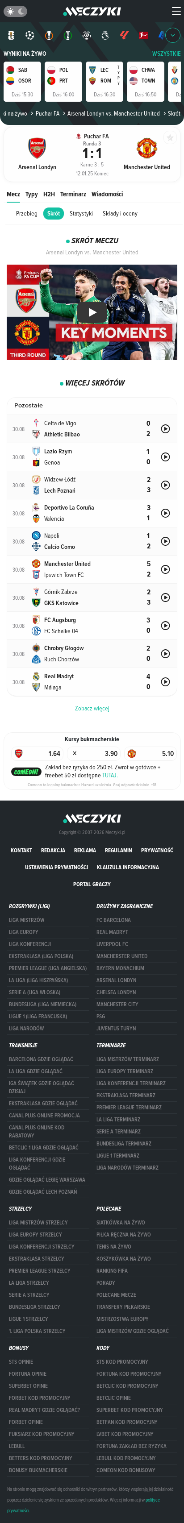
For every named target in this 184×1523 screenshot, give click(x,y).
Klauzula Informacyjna (128, 867)
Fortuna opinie (27, 1374)
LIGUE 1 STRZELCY (28, 1319)
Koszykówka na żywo (123, 1258)
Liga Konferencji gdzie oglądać (37, 1163)
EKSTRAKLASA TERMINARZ (125, 1095)
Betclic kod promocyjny (127, 1386)
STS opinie (21, 1361)
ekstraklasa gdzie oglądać (43, 1103)
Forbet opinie (26, 1422)
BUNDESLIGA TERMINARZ (123, 1143)
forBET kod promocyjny (40, 1398)
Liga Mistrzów (26, 920)
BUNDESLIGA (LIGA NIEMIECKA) (42, 1004)
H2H (49, 194)
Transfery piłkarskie (123, 1307)
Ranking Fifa (112, 1270)
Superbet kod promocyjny (129, 1410)
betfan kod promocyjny (127, 1422)
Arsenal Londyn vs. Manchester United (113, 113)
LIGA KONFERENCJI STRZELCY (42, 1246)
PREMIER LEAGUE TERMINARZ (129, 1107)
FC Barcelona (113, 920)
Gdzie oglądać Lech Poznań (43, 1191)
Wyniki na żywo (25, 54)
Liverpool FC (112, 944)
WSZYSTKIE (166, 54)
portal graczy (92, 884)
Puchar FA (47, 113)
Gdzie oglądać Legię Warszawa (47, 1179)
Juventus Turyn (116, 1028)
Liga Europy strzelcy (35, 1234)
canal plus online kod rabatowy (36, 1131)
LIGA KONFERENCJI (30, 944)
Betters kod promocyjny (40, 1458)
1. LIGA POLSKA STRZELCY (37, 1331)
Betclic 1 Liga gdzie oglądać (44, 1147)
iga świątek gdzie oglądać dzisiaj (41, 1087)
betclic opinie (113, 1398)
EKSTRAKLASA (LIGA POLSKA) (41, 956)
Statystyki (81, 213)
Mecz (13, 194)
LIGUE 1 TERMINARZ (117, 1155)
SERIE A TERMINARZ (118, 1131)
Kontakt (21, 850)
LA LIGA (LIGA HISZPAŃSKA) (38, 980)
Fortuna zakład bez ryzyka (131, 1446)
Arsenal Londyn (116, 980)
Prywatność (157, 850)
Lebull (17, 1446)
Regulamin (118, 850)
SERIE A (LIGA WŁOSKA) (34, 992)
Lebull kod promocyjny (126, 1458)
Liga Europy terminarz (124, 1071)
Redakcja (53, 850)
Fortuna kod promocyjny (129, 1374)
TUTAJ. (110, 775)
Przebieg (27, 213)
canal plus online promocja (44, 1115)
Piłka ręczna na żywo (123, 1234)
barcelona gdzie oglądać (41, 1059)
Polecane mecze (116, 1295)
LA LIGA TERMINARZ (118, 1119)
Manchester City (117, 1004)
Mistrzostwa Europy (122, 1319)
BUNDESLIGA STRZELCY (34, 1307)
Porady (105, 1282)
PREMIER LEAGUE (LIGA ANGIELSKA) (48, 968)
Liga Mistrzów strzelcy (38, 1222)
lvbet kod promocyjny (125, 1434)
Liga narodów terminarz (127, 1167)
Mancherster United (121, 956)
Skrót (53, 213)
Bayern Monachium (120, 968)
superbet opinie (28, 1386)
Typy (31, 194)
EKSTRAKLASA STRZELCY (36, 1258)
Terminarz (73, 194)
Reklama (85, 850)
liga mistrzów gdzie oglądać (132, 1331)
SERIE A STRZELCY (29, 1295)
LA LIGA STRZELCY (29, 1282)
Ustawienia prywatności (56, 867)
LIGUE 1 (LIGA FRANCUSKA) (38, 1016)
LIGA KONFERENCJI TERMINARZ (131, 1083)
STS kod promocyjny (122, 1361)
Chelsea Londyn (116, 992)
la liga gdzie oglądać (36, 1071)
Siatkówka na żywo (120, 1222)
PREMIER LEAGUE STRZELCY (40, 1270)
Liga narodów (26, 1028)
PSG (100, 1016)
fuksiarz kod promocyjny (42, 1434)
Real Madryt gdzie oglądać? (44, 1410)
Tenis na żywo (113, 1246)
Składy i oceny (120, 213)
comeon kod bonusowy (125, 1470)
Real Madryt (112, 932)
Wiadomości (107, 194)
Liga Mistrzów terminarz (127, 1059)
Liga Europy (23, 932)
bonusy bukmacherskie (38, 1470)
